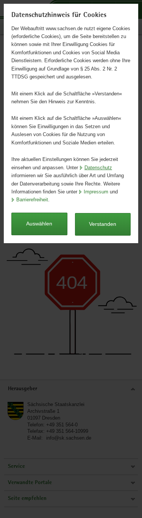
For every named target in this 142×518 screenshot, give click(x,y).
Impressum (96, 192)
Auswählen (39, 224)
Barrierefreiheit (32, 199)
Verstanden (102, 224)
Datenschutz (98, 167)
